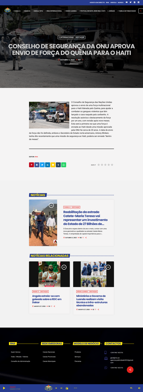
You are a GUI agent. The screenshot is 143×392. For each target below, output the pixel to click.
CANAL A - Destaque (71, 207)
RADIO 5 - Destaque (40, 291)
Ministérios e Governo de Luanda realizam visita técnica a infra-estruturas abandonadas (91, 300)
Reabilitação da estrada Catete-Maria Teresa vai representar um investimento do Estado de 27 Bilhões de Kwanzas (85, 220)
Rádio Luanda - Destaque (87, 291)
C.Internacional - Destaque (71, 37)
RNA (36, 157)
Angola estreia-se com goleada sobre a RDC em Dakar (46, 299)
